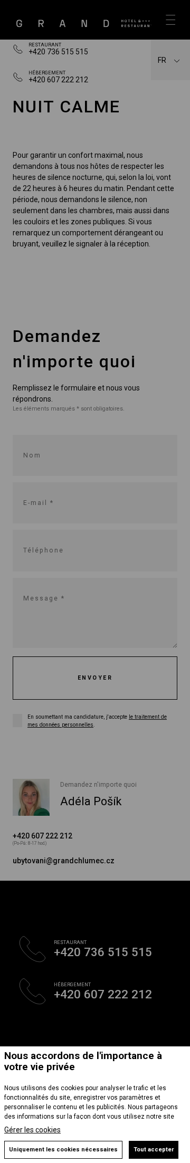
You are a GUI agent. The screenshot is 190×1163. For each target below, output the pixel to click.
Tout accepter (154, 1149)
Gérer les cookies (32, 1130)
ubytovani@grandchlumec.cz (64, 860)
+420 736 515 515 (58, 51)
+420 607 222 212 (58, 79)
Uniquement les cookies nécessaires (63, 1149)
